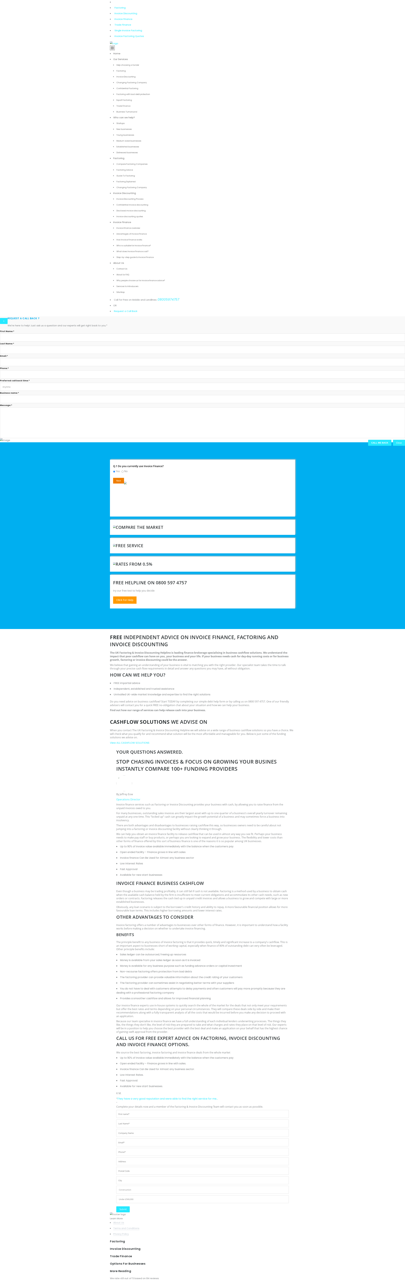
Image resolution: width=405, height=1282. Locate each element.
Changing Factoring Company (131, 82)
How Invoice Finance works (129, 239)
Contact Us (121, 268)
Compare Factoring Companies (132, 164)
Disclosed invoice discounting (131, 210)
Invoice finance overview (128, 228)
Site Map (120, 292)
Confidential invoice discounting (132, 204)
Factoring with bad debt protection (133, 94)
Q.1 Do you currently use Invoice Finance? (138, 466)
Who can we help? (124, 117)
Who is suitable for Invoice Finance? (133, 245)
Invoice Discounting (126, 13)
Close (399, 442)
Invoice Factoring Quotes (129, 36)
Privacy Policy (121, 1234)
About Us (118, 263)
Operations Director (128, 799)
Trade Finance (123, 24)
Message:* (6, 405)
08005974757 (168, 299)
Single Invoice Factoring (128, 30)
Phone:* (4, 368)
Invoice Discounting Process (129, 199)
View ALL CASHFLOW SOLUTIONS (129, 743)
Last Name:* (7, 343)
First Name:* (7, 331)
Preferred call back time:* (15, 380)
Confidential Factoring (127, 88)
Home (116, 53)
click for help (124, 600)
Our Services (120, 59)
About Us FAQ (122, 274)
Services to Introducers (127, 286)
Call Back (131, 311)
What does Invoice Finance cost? (132, 251)
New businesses (124, 129)
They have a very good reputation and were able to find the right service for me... (167, 1099)
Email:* (4, 355)
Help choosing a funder (127, 65)
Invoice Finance (123, 19)
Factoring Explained (126, 181)
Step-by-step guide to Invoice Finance (135, 257)
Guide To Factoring (125, 175)
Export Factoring (124, 100)
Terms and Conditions (126, 1228)
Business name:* (9, 392)
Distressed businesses (127, 152)
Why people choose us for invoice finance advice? (140, 280)
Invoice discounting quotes (129, 216)
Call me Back (379, 442)
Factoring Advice (124, 170)
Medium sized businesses (128, 140)
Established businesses (127, 146)
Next (118, 480)
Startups (120, 123)
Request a (120, 311)
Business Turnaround (126, 111)
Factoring (120, 7)
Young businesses (125, 135)
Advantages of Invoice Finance (131, 234)
